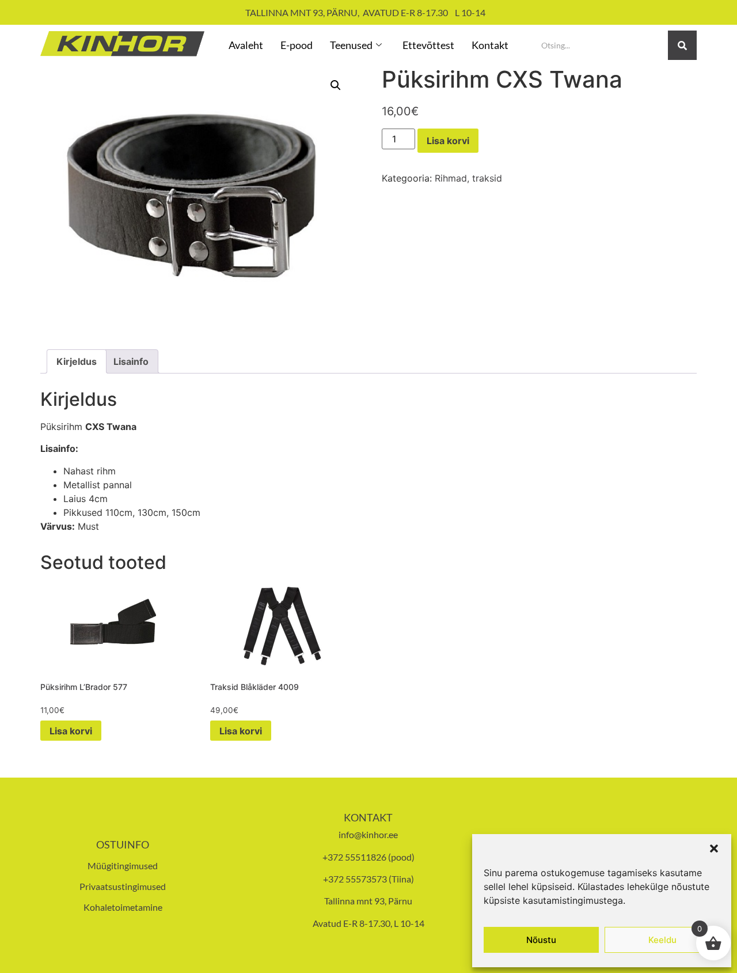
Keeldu (662, 939)
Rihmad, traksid (468, 178)
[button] (714, 848)
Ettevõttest (428, 45)
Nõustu (541, 939)
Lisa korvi (448, 140)
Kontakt (490, 45)
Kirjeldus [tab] (76, 361)
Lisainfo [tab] (131, 361)
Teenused (351, 45)
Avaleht (246, 45)
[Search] (682, 45)
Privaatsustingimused (122, 886)
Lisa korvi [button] (71, 731)
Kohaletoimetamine (122, 907)
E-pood (296, 45)
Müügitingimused (123, 865)
